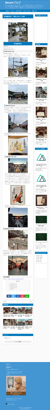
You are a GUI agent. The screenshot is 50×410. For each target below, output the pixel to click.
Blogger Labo (27, 408)
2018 (38, 261)
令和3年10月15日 (13, 286)
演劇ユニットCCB (10, 11)
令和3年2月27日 (13, 285)
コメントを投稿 (18, 341)
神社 (21, 19)
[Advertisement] (10, 351)
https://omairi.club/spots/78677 (16, 279)
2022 (38, 257)
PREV (5, 301)
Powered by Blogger (11, 404)
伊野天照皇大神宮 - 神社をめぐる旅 (41, 140)
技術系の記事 (19, 11)
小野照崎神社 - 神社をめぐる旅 (41, 80)
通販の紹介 (34, 11)
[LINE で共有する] (27, 296)
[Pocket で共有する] (22, 296)
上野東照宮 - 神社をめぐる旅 (41, 60)
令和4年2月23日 (13, 287)
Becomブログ (13, 2)
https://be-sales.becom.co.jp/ (11, 400)
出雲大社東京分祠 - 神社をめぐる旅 (41, 100)
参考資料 (12, 289)
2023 (38, 255)
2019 (38, 260)
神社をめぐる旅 (26, 11)
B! (18, 296)
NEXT (31, 301)
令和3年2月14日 (13, 283)
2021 (38, 258)
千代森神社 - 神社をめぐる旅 (41, 120)
